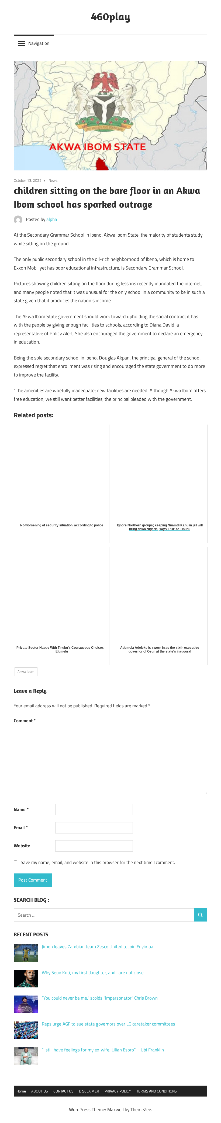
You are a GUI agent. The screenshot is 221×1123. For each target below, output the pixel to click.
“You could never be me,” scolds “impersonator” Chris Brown (100, 997)
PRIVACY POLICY (118, 1091)
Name (21, 809)
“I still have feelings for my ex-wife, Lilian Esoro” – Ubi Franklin (103, 1049)
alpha (51, 219)
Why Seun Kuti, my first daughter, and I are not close (93, 972)
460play (110, 16)
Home (21, 1091)
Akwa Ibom (26, 671)
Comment (25, 720)
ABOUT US (39, 1091)
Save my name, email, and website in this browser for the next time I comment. (98, 862)
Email (21, 827)
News (53, 180)
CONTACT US (63, 1091)
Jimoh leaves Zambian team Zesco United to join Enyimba (97, 946)
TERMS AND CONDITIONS (156, 1091)
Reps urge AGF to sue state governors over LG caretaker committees (108, 1023)
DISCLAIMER (89, 1091)
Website (22, 845)
